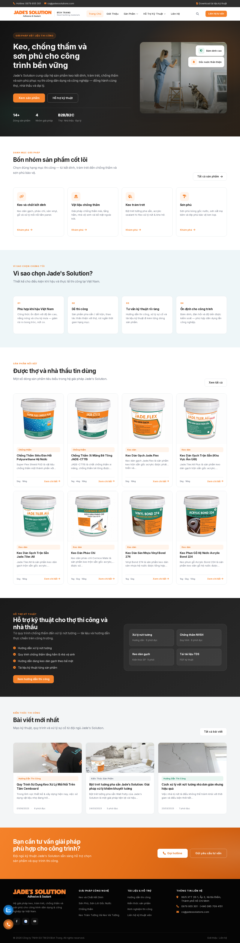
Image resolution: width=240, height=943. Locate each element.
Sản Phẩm (129, 13)
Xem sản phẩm (29, 98)
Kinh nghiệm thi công (140, 909)
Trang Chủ (95, 13)
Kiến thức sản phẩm (139, 903)
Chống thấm (86, 909)
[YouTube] (34, 921)
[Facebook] (16, 921)
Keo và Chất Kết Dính (91, 897)
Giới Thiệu (112, 13)
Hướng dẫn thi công (139, 897)
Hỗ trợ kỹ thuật (63, 98)
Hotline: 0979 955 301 (28, 3)
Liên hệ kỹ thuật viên (140, 915)
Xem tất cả (216, 382)
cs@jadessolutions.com (60, 3)
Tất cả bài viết (213, 731)
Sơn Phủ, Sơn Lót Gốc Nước (95, 903)
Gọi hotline (174, 853)
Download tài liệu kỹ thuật (213, 3)
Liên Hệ (175, 13)
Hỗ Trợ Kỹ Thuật (153, 13)
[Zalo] (25, 921)
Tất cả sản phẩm (208, 176)
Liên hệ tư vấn (216, 13)
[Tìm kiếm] (196, 14)
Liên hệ (223, 937)
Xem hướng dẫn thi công (33, 679)
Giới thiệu (212, 937)
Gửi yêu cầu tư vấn (208, 853)
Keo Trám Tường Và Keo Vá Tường (99, 915)
